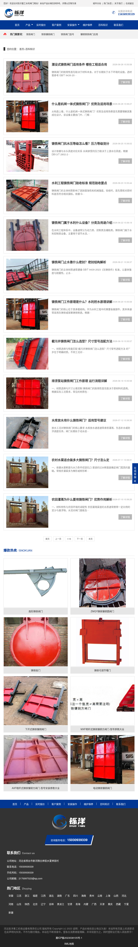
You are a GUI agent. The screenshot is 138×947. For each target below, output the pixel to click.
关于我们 (118, 3)
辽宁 (43, 904)
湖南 (59, 895)
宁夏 (126, 904)
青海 (78, 904)
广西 (94, 904)
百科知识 (103, 24)
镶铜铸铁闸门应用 (89, 34)
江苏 (19, 895)
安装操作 (72, 24)
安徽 (11, 895)
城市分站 (97, 3)
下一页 (80, 538)
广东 (67, 895)
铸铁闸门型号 (67, 34)
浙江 (27, 895)
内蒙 (86, 904)
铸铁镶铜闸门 (48, 34)
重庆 (110, 904)
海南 (83, 895)
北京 (35, 904)
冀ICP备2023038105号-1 (69, 937)
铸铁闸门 (30, 34)
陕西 (27, 904)
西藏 (118, 904)
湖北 (51, 895)
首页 (17, 24)
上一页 (58, 538)
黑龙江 (60, 904)
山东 (19, 904)
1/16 (69, 538)
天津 (102, 904)
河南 (11, 904)
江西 (43, 895)
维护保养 (87, 24)
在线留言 (130, 3)
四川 (75, 895)
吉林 (51, 904)
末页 (91, 538)
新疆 (11, 912)
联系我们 (118, 24)
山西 (116, 895)
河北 (124, 895)
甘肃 (69, 904)
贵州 (91, 895)
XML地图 (69, 943)
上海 (108, 895)
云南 (99, 895)
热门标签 (108, 3)
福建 (35, 895)
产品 (28, 24)
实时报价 (41, 24)
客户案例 (56, 24)
